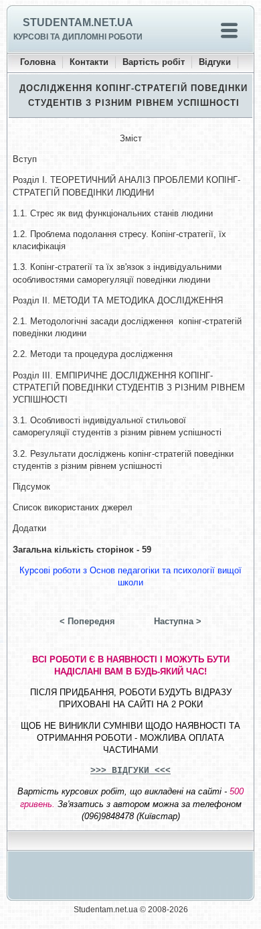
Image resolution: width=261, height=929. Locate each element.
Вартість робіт (153, 62)
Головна (38, 62)
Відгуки (215, 62)
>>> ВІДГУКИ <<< (130, 771)
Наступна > (177, 621)
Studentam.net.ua (78, 22)
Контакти (89, 62)
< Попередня (87, 621)
